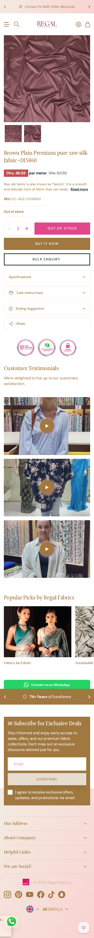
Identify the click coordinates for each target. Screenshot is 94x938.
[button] (5, 6)
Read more (79, 189)
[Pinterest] (18, 894)
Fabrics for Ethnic (17, 663)
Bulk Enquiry (47, 259)
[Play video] (47, 426)
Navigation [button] (6, 24)
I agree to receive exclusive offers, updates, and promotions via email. (45, 795)
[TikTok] (51, 894)
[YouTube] (29, 894)
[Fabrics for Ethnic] (37, 631)
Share (20, 323)
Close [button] (47, 823)
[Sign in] (78, 24)
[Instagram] (7, 894)
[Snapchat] (61, 894)
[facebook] (40, 894)
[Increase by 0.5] (26, 228)
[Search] (16, 24)
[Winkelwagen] (87, 24)
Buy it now (47, 243)
